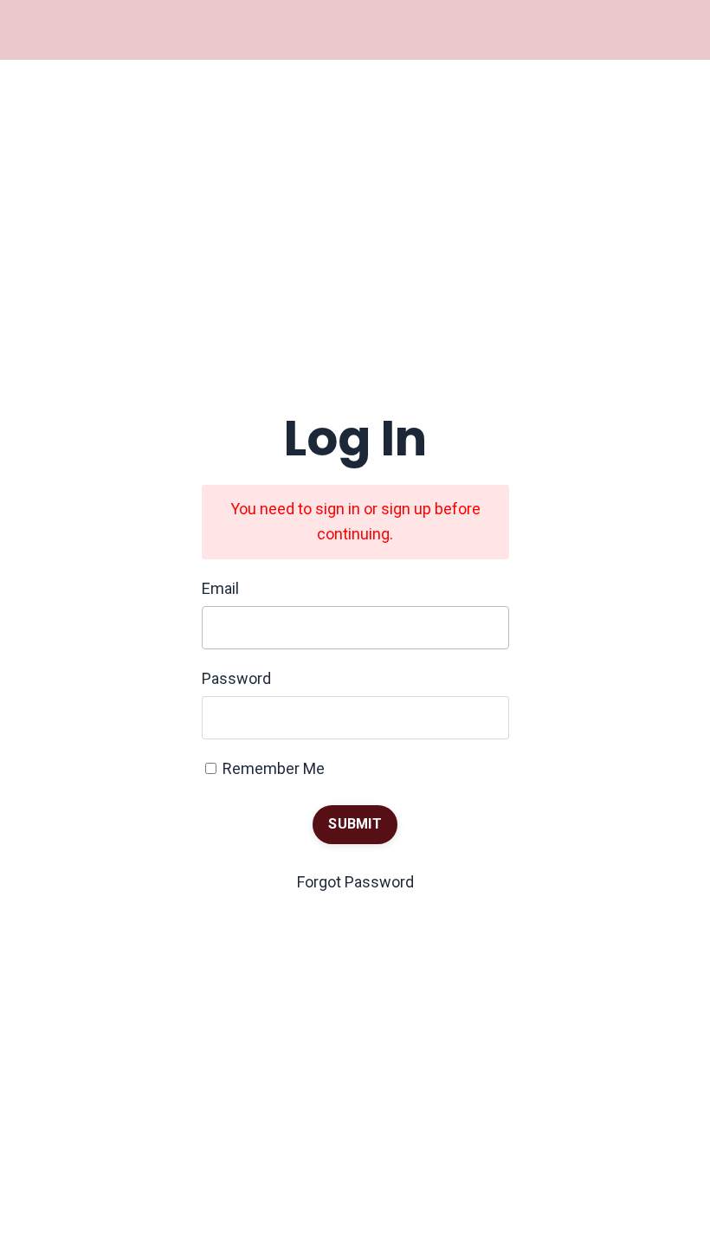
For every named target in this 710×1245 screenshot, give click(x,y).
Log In (55, 29)
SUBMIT (355, 824)
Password (236, 678)
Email (220, 588)
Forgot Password (355, 882)
